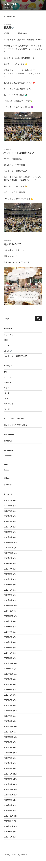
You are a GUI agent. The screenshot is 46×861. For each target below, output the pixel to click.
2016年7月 (8, 690)
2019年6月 (8, 511)
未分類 (7, 409)
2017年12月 (9, 605)
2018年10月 (9, 553)
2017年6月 (8, 637)
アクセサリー (9, 372)
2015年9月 (8, 742)
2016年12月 (9, 663)
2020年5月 (8, 506)
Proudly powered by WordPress (16, 855)
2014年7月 (8, 805)
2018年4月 (8, 585)
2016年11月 (9, 669)
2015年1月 (8, 784)
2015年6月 (8, 758)
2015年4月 (8, 768)
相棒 (6, 340)
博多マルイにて (12, 244)
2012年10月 (9, 826)
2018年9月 (8, 558)
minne (6, 469)
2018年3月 (8, 590)
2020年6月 (8, 500)
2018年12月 (9, 542)
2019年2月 (8, 532)
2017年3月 (8, 653)
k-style (10, 4)
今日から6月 (9, 335)
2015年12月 (9, 726)
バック (7, 388)
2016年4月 (8, 705)
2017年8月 (8, 627)
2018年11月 (9, 548)
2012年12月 (9, 816)
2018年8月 (8, 563)
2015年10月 (9, 737)
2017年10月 (9, 616)
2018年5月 (8, 579)
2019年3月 (8, 527)
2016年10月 (9, 674)
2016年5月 (8, 700)
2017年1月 (8, 658)
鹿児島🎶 (9, 27)
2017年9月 (8, 621)
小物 (6, 398)
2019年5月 (8, 516)
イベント (8, 377)
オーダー (8, 382)
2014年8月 (8, 800)
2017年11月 (9, 611)
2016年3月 (8, 711)
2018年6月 (8, 574)
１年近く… (8, 345)
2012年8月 (8, 837)
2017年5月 (8, 642)
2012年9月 (8, 832)
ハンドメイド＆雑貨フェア (19, 152)
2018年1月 (8, 600)
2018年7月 (8, 569)
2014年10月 (9, 795)
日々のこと (8, 403)
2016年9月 (8, 679)
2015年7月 (8, 753)
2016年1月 (8, 721)
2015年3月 (8, 774)
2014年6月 (8, 810)
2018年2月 (8, 595)
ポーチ (7, 393)
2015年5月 (8, 763)
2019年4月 (8, 521)
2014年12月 (9, 789)
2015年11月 (9, 732)
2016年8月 (8, 684)
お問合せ (8, 484)
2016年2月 (8, 716)
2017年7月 (8, 632)
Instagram (8, 441)
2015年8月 (8, 747)
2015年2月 (8, 779)
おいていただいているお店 (15, 425)
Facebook (8, 456)
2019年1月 (8, 537)
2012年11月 (9, 821)
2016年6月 (8, 695)
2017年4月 (8, 647)
